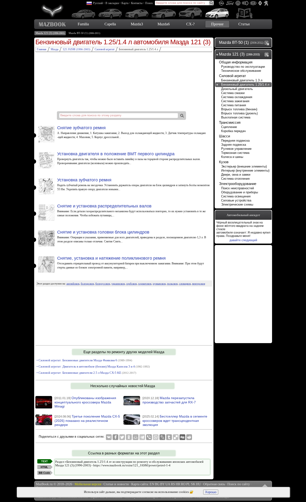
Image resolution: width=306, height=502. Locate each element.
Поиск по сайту (238, 484)
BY (162, 484)
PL (188, 484)
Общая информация (235, 62)
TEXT (44, 461)
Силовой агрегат (232, 76)
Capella (110, 24)
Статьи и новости (116, 484)
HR (178, 484)
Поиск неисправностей (237, 188)
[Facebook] (115, 437)
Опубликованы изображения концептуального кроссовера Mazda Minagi (85, 402)
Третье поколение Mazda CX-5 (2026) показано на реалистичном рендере (87, 420)
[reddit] (189, 437)
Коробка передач (233, 131)
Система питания (233, 105)
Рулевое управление (236, 149)
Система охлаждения (236, 97)
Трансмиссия (229, 122)
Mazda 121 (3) (50, 33)
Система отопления (235, 178)
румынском (159, 283)
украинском (118, 283)
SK (193, 484)
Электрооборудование (237, 184)
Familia (83, 24)
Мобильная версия (88, 484)
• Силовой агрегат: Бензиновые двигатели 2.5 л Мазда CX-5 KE (86, 372)
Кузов (224, 162)
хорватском (144, 283)
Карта (124, 3)
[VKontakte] (109, 437)
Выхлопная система (235, 117)
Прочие (217, 24)
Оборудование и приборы (239, 192)
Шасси (224, 136)
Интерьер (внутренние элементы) (245, 170)
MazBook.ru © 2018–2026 (54, 484)
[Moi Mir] (135, 437)
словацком (185, 283)
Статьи (244, 24)
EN (152, 484)
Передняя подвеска (235, 140)
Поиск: (149, 3)
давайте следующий (243, 240)
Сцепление (229, 127)
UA (167, 484)
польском (172, 283)
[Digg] (182, 437)
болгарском (87, 283)
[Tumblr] (169, 437)
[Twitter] (122, 437)
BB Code (44, 472)
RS (173, 484)
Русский (98, 3)
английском (72, 283)
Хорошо (210, 492)
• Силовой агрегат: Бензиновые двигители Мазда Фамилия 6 (84, 360)
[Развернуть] (267, 43)
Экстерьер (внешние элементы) (244, 166)
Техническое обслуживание (241, 71)
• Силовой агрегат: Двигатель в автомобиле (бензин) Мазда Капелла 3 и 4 (93, 366)
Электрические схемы (237, 204)
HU (198, 484)
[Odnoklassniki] (129, 437)
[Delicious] (176, 437)
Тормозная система (235, 153)
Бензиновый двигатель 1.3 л (241, 80)
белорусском (102, 283)
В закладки (112, 3)
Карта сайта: (140, 484)
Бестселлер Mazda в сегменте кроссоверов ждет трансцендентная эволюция (174, 420)
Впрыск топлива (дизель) (239, 113)
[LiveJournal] (162, 437)
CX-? (190, 24)
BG (157, 484)
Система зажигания (235, 101)
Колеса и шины (232, 157)
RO (183, 484)
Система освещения (236, 196)
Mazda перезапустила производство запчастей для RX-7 (169, 400)
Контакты (136, 3)
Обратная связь (214, 484)
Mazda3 (137, 24)
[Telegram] (142, 437)
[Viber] (149, 437)
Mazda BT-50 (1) (84, 33)
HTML (44, 467)
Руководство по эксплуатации (243, 66)
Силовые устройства (236, 200)
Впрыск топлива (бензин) (239, 109)
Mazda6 (164, 24)
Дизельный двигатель (237, 89)
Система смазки (233, 93)
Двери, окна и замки (235, 174)
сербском (131, 283)
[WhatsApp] (155, 437)
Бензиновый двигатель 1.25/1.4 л (245, 84)
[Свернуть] (267, 54)
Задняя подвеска (233, 144)
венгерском (198, 283)
